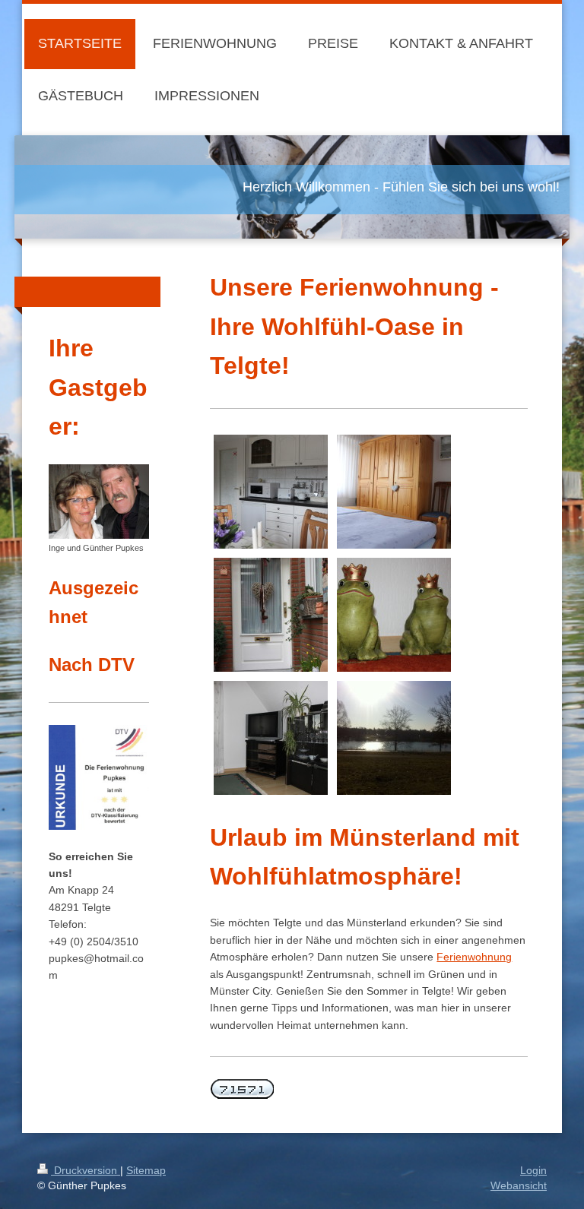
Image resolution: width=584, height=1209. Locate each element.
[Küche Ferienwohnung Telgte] (271, 491)
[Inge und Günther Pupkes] (99, 501)
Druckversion (85, 1170)
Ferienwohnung (474, 957)
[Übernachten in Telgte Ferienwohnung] (394, 491)
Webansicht (518, 1185)
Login (533, 1170)
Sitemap (146, 1170)
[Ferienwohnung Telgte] (271, 615)
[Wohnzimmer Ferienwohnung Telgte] (271, 738)
